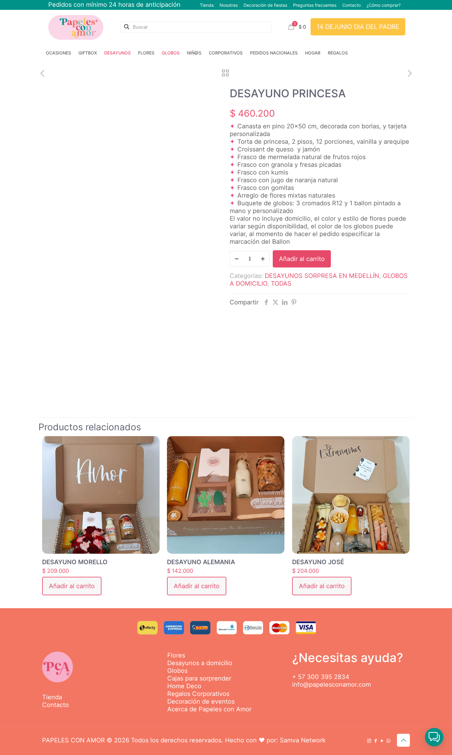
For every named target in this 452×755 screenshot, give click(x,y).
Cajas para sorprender (199, 678)
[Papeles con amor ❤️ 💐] (75, 27)
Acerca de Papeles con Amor (209, 709)
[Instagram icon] (369, 741)
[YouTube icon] (382, 741)
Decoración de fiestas (265, 5)
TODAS (281, 283)
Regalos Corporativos (198, 693)
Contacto (351, 5)
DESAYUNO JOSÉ (318, 562)
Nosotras (229, 5)
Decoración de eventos (201, 701)
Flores (176, 655)
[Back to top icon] (403, 740)
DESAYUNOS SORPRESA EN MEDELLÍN (322, 275)
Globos (177, 670)
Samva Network (303, 740)
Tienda (207, 5)
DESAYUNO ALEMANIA (201, 562)
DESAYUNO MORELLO (75, 562)
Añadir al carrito (302, 259)
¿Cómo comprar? (384, 5)
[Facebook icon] (375, 741)
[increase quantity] (262, 258)
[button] (434, 737)
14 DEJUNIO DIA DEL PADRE (358, 26)
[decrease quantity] (236, 258)
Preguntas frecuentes (314, 5)
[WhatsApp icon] (388, 741)
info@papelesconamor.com (331, 684)
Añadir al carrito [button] (72, 586)
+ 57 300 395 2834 (320, 677)
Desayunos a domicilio (199, 663)
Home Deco (184, 686)
